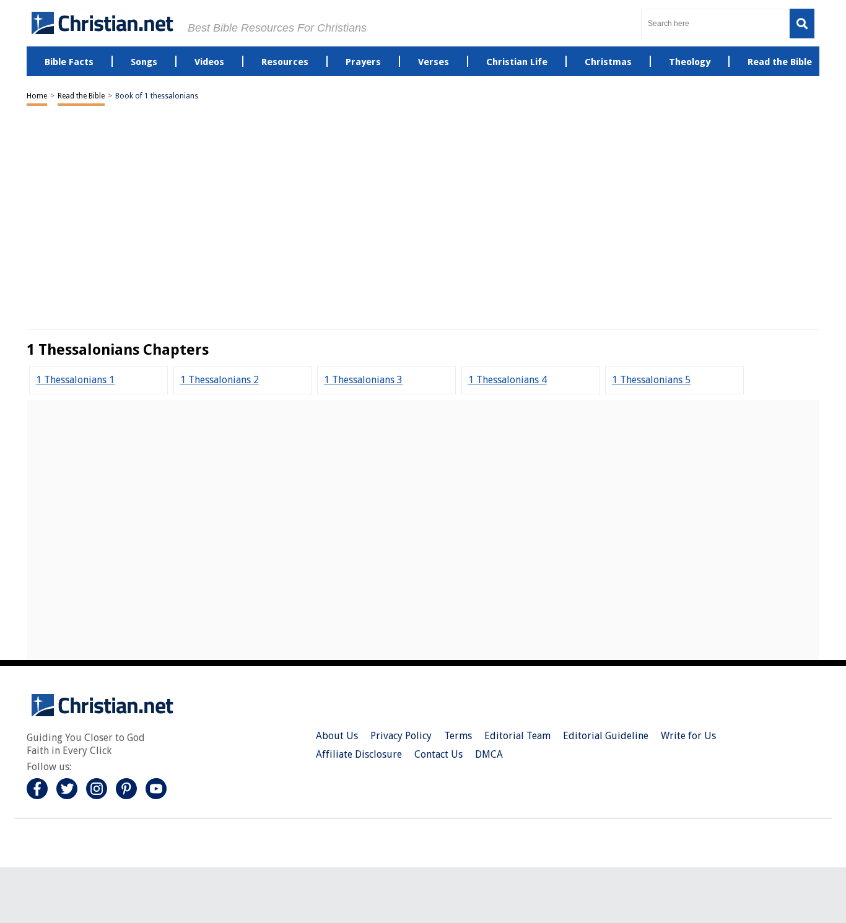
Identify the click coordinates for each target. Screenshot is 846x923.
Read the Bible (81, 96)
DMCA (489, 754)
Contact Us (438, 754)
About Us (337, 736)
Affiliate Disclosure (359, 754)
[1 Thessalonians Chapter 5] (651, 380)
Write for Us (688, 736)
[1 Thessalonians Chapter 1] (75, 380)
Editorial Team (517, 736)
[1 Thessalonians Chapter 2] (219, 380)
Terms (458, 736)
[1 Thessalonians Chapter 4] (507, 380)
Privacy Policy (401, 736)
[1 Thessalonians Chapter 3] (363, 380)
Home (37, 96)
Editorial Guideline (605, 736)
